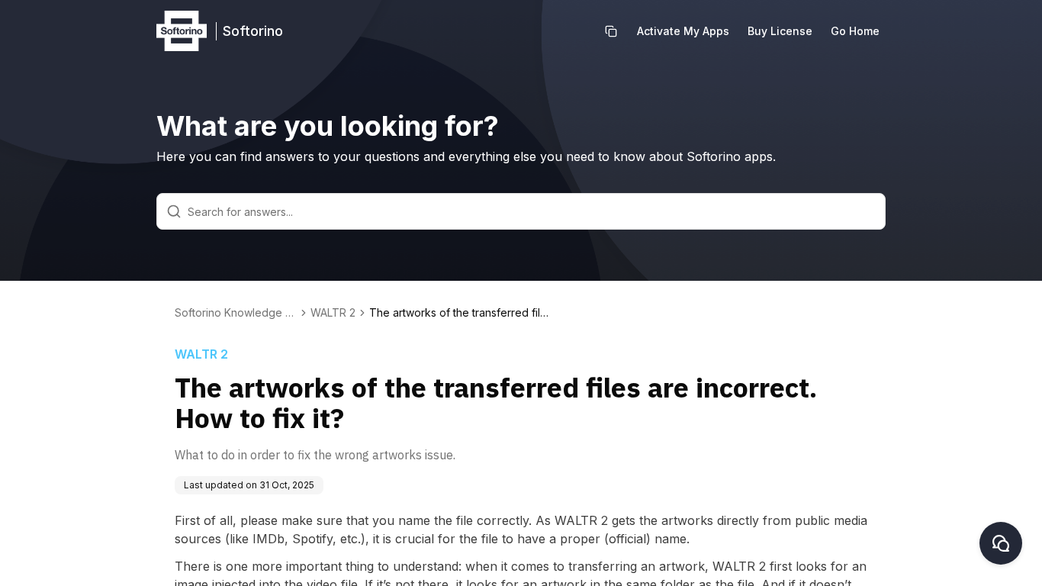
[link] (460, 312)
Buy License (780, 30)
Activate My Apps (683, 30)
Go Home (855, 30)
